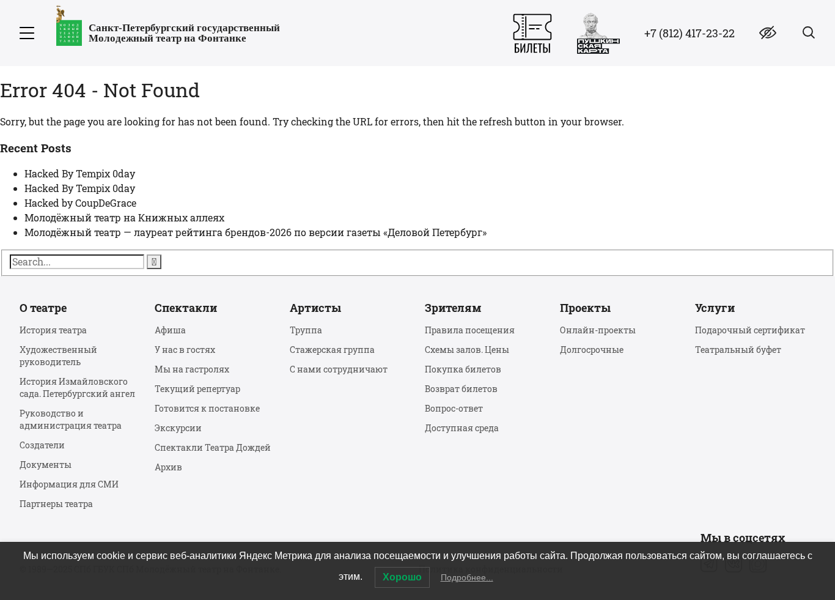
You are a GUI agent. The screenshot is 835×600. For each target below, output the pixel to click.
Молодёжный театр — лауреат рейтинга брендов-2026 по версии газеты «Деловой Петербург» (255, 232)
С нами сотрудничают (339, 369)
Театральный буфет (738, 349)
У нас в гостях (185, 349)
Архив (168, 467)
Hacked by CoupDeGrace (80, 202)
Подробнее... (467, 577)
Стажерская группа (332, 349)
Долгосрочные (591, 349)
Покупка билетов (463, 369)
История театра (53, 330)
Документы (46, 464)
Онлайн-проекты (598, 330)
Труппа (306, 330)
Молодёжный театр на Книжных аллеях (124, 217)
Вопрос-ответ (454, 408)
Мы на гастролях (192, 369)
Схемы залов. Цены (467, 349)
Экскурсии (178, 428)
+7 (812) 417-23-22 (689, 33)
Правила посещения (470, 330)
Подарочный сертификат (750, 330)
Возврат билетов (461, 388)
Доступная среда (462, 428)
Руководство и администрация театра (71, 419)
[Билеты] (532, 33)
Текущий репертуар (197, 388)
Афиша (170, 330)
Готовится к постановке (207, 408)
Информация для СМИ (69, 484)
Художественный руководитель (58, 356)
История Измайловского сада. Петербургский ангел (77, 387)
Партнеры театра (56, 503)
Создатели (42, 445)
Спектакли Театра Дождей (213, 447)
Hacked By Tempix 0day (79, 173)
